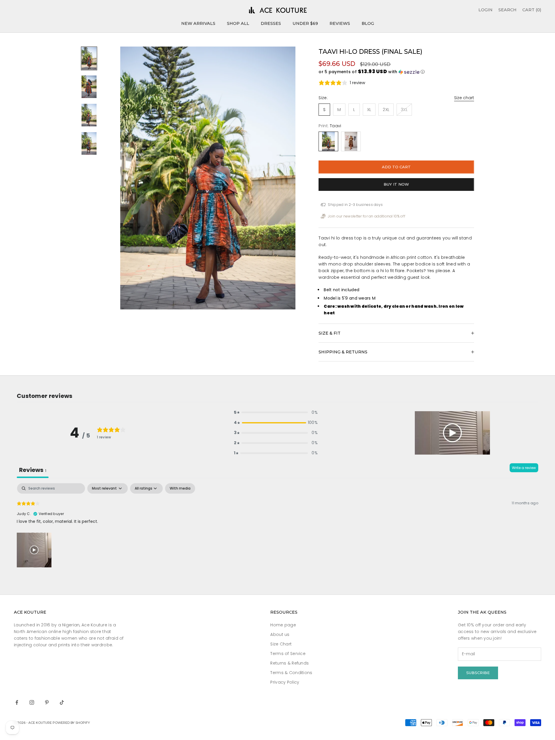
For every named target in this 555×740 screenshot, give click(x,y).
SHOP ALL (238, 23)
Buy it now (396, 184)
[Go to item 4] (89, 143)
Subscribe (478, 672)
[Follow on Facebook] (17, 702)
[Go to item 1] (89, 58)
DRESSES (271, 23)
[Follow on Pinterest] (47, 702)
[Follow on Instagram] (32, 702)
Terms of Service (287, 653)
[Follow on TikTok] (62, 702)
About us (279, 634)
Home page (283, 625)
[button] (396, 72)
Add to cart (396, 167)
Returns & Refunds (289, 663)
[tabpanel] (277, 526)
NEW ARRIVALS (198, 23)
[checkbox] (180, 488)
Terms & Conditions (291, 673)
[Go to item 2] (89, 87)
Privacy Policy (284, 682)
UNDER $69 (305, 23)
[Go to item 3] (89, 115)
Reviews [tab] (32, 470)
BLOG (368, 23)
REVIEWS (340, 23)
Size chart (464, 98)
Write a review (524, 467)
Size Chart (281, 644)
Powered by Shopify (71, 723)
